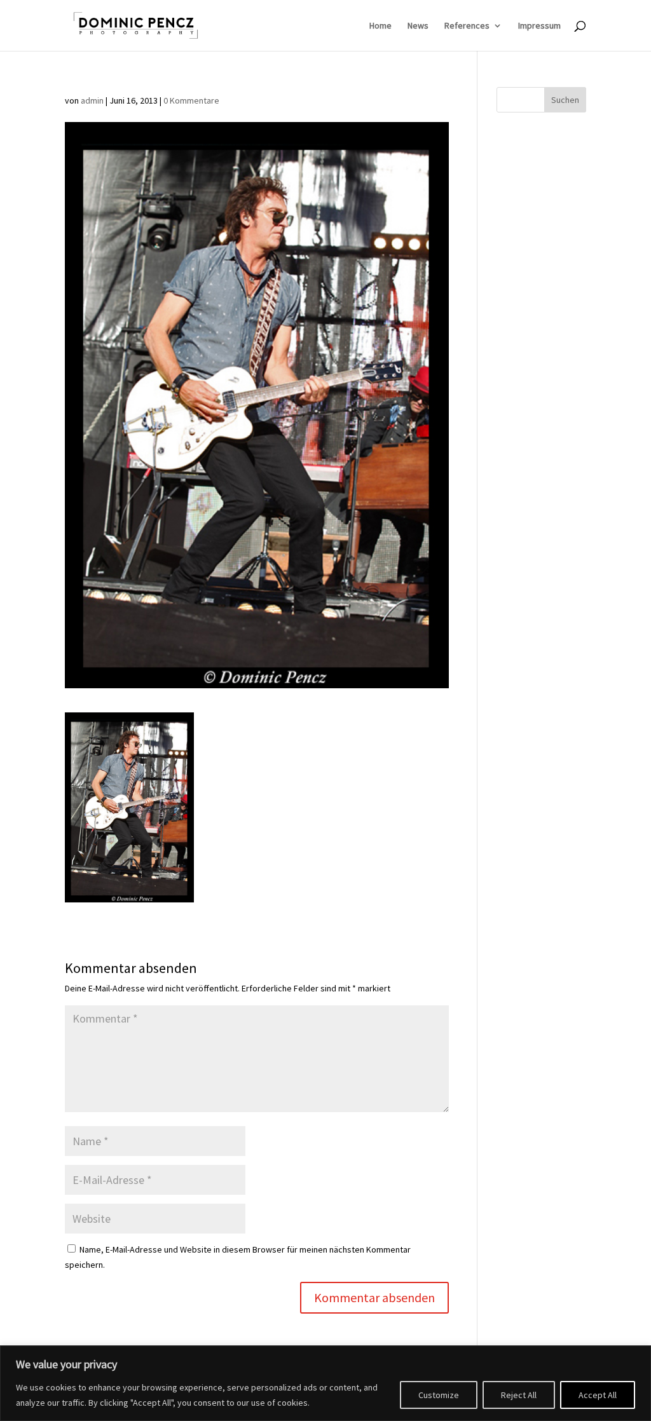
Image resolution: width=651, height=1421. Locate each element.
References (467, 26)
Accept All (598, 1395)
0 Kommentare (191, 100)
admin (92, 100)
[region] (325, 1383)
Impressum (539, 26)
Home (380, 26)
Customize (438, 1395)
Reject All (519, 1395)
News (418, 26)
